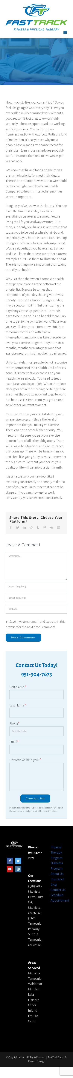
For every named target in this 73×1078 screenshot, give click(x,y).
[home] (14, 844)
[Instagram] (18, 869)
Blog (54, 884)
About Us (57, 874)
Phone (14, 723)
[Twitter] (18, 861)
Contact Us (58, 890)
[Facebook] (10, 861)
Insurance (57, 879)
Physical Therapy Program (57, 853)
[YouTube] (10, 869)
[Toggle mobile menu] (65, 32)
